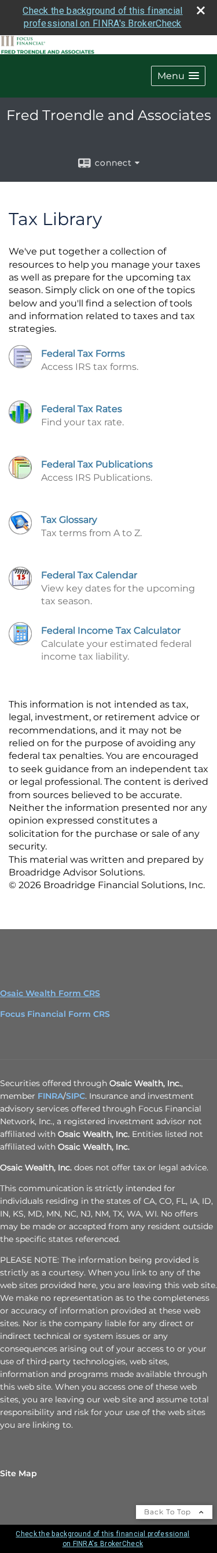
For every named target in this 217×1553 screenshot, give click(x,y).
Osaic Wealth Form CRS (50, 993)
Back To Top (168, 1511)
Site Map (18, 1473)
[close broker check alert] (200, 10)
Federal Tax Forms (83, 353)
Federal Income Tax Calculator (111, 630)
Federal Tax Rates (81, 408)
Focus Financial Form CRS (55, 1014)
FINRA (50, 1096)
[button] (178, 76)
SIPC (75, 1096)
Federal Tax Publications (97, 464)
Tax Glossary (69, 519)
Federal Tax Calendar (89, 575)
